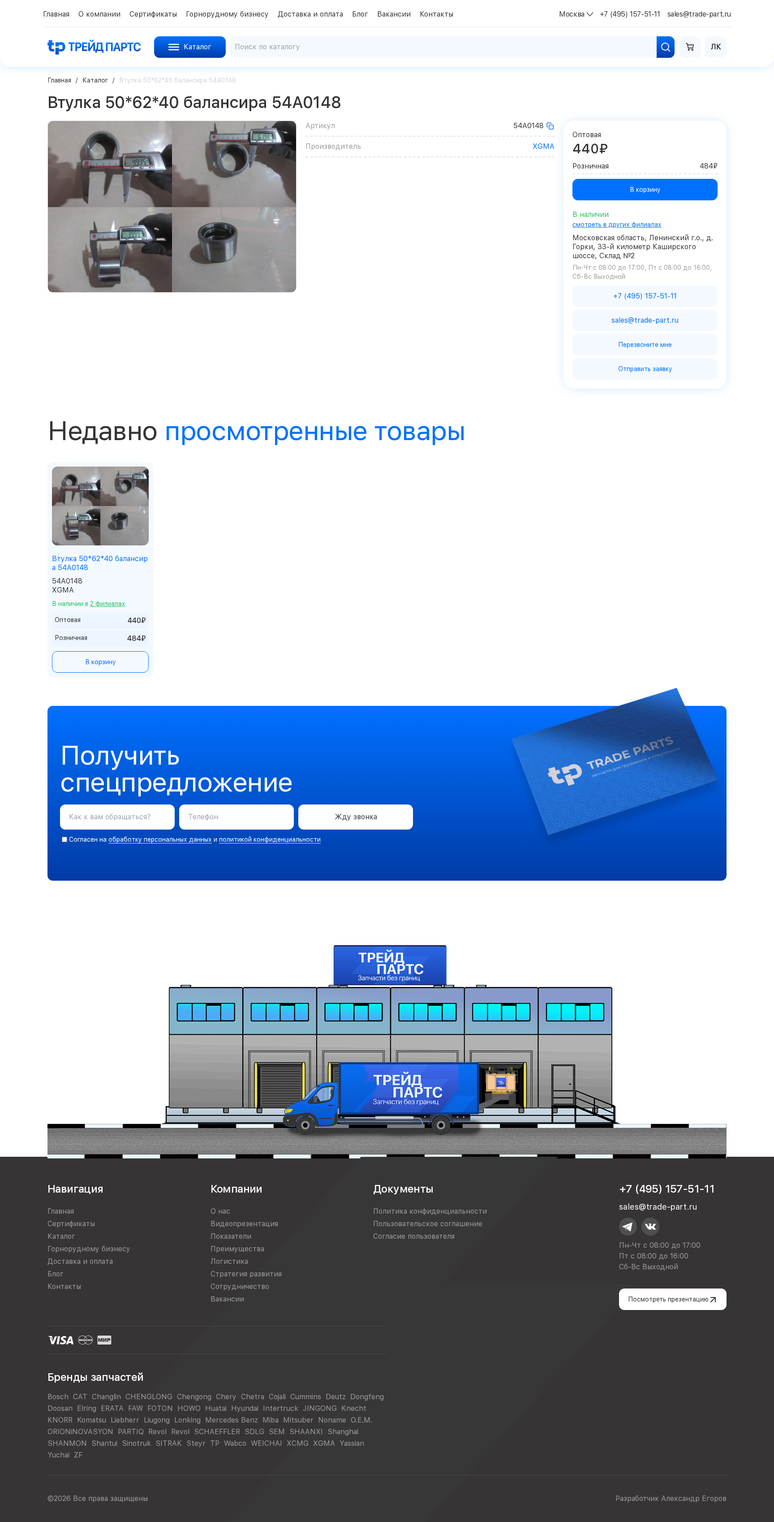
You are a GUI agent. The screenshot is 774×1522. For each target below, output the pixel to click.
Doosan (60, 1408)
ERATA (112, 1408)
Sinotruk (136, 1443)
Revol (157, 1431)
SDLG (254, 1431)
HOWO (189, 1408)
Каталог (95, 80)
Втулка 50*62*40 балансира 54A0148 (100, 563)
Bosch (58, 1396)
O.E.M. (361, 1420)
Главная (59, 80)
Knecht (353, 1408)
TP (214, 1443)
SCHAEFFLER (217, 1431)
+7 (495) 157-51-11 (666, 1188)
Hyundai (244, 1408)
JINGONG (320, 1408)
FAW (135, 1408)
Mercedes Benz (231, 1420)
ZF (78, 1455)
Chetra (252, 1396)
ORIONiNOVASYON (80, 1431)
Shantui (104, 1443)
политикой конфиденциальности (270, 839)
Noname (332, 1420)
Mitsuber (298, 1420)
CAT (80, 1396)
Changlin (106, 1396)
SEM (277, 1431)
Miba (270, 1420)
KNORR (60, 1420)
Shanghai (342, 1431)
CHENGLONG (148, 1396)
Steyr (196, 1443)
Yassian (352, 1443)
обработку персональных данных (160, 839)
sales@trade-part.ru (658, 1206)
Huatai (216, 1408)
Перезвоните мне (645, 344)
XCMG (298, 1443)
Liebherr (125, 1420)
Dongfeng (367, 1396)
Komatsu (91, 1420)
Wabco (235, 1443)
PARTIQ (131, 1431)
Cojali (277, 1396)
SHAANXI (306, 1431)
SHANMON (67, 1443)
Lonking (187, 1420)
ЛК (716, 47)
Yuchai (58, 1455)
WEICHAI (266, 1443)
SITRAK (168, 1443)
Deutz (336, 1396)
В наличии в (88, 603)
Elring (86, 1408)
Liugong (157, 1420)
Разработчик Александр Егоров (671, 1498)
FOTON (160, 1408)
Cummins (305, 1396)
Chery (226, 1396)
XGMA (544, 146)
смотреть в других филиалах (617, 224)
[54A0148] (550, 125)
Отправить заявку (645, 368)
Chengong (194, 1396)
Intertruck (280, 1408)
